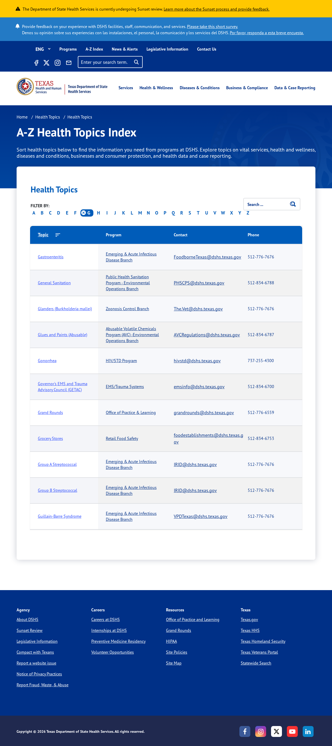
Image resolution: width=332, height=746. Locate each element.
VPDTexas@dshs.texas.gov (200, 516)
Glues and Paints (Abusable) (62, 334)
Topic (43, 235)
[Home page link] (62, 86)
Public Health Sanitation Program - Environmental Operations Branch (128, 282)
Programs (68, 49)
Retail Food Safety (122, 438)
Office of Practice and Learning (192, 619)
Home (22, 117)
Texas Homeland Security (263, 641)
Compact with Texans (35, 652)
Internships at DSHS (109, 630)
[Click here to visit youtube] (292, 731)
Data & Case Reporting (294, 87)
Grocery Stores (50, 438)
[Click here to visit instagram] (57, 63)
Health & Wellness (156, 87)
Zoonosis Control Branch (127, 308)
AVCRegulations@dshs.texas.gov (207, 334)
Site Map (174, 663)
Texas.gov (249, 619)
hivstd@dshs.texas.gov (197, 360)
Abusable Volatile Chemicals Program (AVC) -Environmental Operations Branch (132, 334)
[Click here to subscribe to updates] (68, 63)
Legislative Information (167, 49)
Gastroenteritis (51, 256)
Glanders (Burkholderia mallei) (65, 308)
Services (126, 87)
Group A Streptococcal (57, 464)
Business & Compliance (247, 87)
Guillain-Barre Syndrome (59, 516)
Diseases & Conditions (200, 87)
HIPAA (171, 641)
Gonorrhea (47, 360)
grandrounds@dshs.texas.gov (204, 412)
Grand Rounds (50, 412)
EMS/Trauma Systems (125, 386)
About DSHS (27, 619)
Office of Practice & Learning (131, 412)
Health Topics (47, 117)
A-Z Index (94, 49)
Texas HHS (250, 630)
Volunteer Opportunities (112, 652)
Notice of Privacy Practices (39, 673)
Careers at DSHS (105, 619)
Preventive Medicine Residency (118, 641)
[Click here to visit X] (46, 63)
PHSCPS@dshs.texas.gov (199, 283)
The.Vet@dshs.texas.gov (198, 309)
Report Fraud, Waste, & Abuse (42, 684)
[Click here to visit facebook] (36, 63)
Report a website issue (36, 663)
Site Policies (176, 652)
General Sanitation (54, 282)
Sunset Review (30, 630)
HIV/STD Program (121, 360)
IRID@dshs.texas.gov (195, 464)
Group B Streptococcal (57, 490)
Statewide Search (256, 663)
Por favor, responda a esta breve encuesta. (267, 32)
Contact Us (206, 49)
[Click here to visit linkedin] (308, 731)
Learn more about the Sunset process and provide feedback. (216, 9)
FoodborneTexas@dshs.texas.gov (207, 257)
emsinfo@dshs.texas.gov (199, 386)
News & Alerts (125, 49)
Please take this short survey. (212, 26)
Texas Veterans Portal (259, 652)
